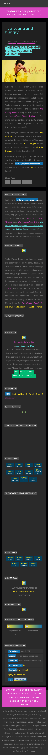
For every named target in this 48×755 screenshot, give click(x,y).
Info (16, 371)
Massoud (15, 479)
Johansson (24, 478)
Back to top (29, 701)
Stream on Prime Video (24, 376)
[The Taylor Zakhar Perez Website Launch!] (7, 182)
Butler (10, 558)
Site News (12, 43)
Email (25, 670)
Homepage (24, 704)
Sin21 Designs (29, 143)
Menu (7, 3)
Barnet (10, 472)
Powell (28, 472)
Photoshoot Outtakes (23, 591)
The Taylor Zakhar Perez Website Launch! (22, 51)
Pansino (24, 564)
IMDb (22, 371)
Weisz (14, 564)
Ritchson (10, 465)
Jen (24, 665)
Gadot (19, 472)
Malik (33, 479)
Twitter (32, 167)
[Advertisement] (24, 521)
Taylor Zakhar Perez (26, 43)
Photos (30, 371)
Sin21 (11, 697)
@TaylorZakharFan (16, 674)
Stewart (28, 558)
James (38, 558)
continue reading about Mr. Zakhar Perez (23, 307)
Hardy (29, 465)
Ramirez (38, 465)
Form (19, 670)
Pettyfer (19, 465)
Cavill (19, 558)
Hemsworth (38, 471)
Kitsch (33, 564)
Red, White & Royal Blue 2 (27, 394)
